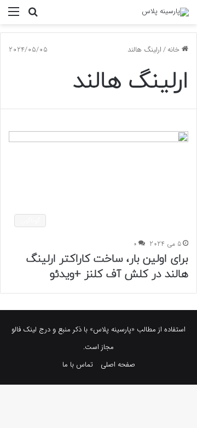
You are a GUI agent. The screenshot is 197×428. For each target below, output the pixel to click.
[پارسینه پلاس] (165, 12)
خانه (174, 49)
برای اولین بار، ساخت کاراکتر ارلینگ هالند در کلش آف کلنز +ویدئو (107, 266)
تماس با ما (77, 364)
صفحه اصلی (118, 364)
